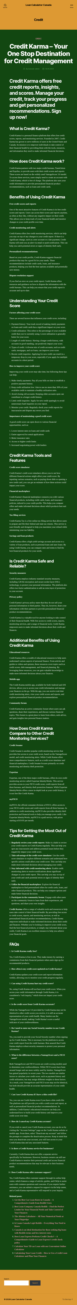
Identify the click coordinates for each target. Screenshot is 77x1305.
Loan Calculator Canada (38, 5)
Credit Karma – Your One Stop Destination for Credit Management (38, 53)
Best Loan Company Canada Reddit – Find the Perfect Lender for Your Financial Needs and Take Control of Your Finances (39, 1209)
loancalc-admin (33, 69)
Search (6, 1279)
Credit (38, 38)
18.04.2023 (49, 69)
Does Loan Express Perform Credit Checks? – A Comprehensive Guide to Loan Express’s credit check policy (38, 1239)
